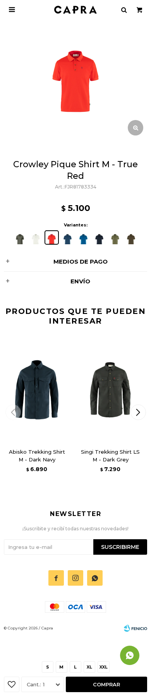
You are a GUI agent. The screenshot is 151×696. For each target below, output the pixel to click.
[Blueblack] (99, 237)
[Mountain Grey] (20, 237)
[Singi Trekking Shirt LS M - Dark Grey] (110, 390)
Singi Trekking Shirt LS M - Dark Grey (110, 456)
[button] (138, 412)
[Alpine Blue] (83, 237)
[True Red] (51, 237)
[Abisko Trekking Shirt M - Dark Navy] (37, 390)
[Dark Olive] (131, 237)
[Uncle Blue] (67, 237)
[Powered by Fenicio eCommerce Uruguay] (135, 628)
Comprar (106, 684)
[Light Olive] (115, 237)
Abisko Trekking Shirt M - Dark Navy (37, 456)
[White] (36, 237)
